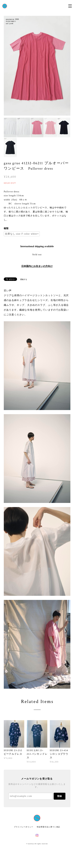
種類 (6, 228)
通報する (23, 279)
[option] (37, 66)
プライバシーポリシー (23, 827)
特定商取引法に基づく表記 (48, 827)
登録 (59, 796)
